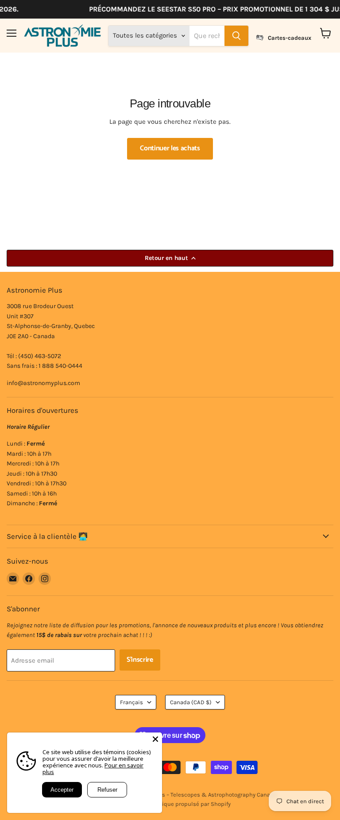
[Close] (155, 739)
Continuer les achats (170, 148)
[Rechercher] (236, 36)
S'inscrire (140, 660)
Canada (191, 702)
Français (131, 702)
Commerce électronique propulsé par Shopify (170, 804)
